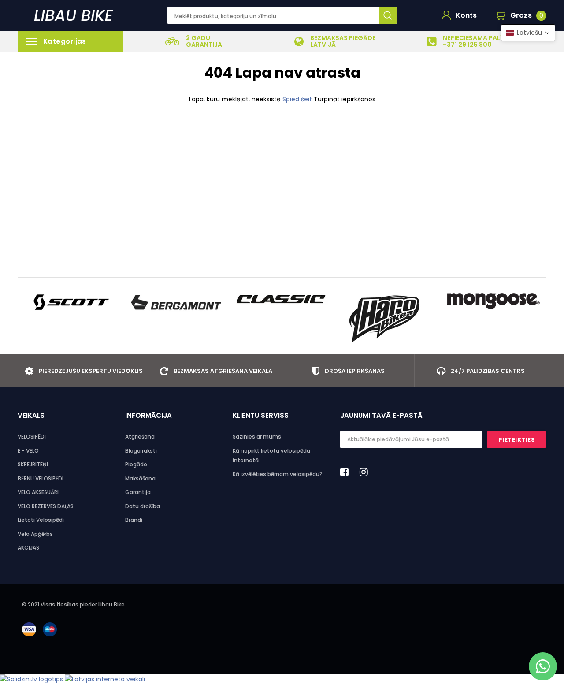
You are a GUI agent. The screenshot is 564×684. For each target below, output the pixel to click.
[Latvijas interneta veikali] (105, 678)
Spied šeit (298, 99)
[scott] (70, 302)
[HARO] (387, 318)
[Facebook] (346, 472)
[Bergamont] (176, 302)
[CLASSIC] (282, 299)
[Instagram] (366, 472)
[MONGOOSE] (493, 301)
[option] (193, 41)
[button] (528, 33)
